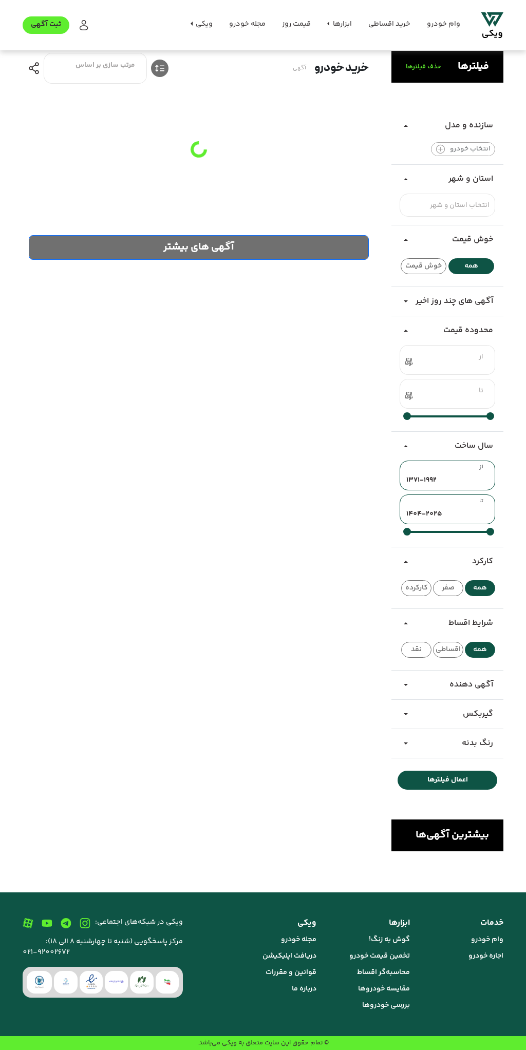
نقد (416, 649)
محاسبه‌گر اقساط (383, 972)
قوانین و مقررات (291, 972)
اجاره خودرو (485, 956)
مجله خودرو (247, 24)
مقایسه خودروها (384, 989)
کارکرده (416, 588)
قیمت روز (296, 24)
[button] (83, 25)
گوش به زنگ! (389, 939)
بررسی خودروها (386, 1005)
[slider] (490, 416)
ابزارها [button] (341, 24)
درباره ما (304, 989)
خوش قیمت (423, 266)
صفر (448, 588)
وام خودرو (443, 24)
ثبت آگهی (46, 24)
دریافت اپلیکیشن (289, 956)
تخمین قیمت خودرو (379, 956)
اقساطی (448, 649)
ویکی (229, 1043)
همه (471, 266)
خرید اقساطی (389, 24)
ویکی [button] (203, 24)
